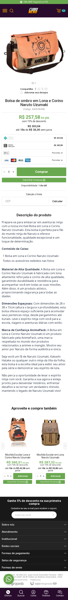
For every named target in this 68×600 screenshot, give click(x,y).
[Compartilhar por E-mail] (46, 89)
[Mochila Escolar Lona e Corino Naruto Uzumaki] (17, 448)
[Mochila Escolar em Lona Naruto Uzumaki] (50, 448)
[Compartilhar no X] (42, 89)
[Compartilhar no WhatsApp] (39, 89)
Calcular (57, 201)
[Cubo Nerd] (33, 10)
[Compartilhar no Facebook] (35, 89)
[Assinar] (53, 514)
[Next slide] (64, 51)
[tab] (33, 83)
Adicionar (23, 476)
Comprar (41, 172)
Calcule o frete (34, 194)
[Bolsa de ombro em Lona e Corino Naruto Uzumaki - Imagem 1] (34, 51)
